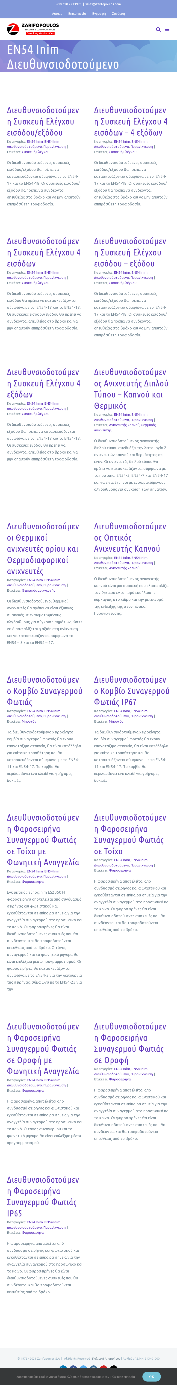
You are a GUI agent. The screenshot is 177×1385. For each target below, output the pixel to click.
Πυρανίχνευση (54, 146)
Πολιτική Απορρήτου (106, 1358)
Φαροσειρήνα (33, 882)
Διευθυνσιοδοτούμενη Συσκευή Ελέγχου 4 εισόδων (44, 251)
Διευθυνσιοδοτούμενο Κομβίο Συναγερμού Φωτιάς (45, 690)
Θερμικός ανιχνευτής (38, 590)
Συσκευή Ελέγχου (35, 152)
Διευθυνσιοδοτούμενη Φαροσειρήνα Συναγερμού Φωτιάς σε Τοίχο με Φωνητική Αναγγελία (43, 839)
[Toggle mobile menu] (167, 29)
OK (151, 1376)
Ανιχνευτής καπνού (124, 425)
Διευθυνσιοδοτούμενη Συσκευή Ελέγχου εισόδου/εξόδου (43, 120)
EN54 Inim (35, 141)
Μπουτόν (29, 721)
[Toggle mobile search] (158, 29)
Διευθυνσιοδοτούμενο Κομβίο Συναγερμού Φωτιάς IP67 (132, 690)
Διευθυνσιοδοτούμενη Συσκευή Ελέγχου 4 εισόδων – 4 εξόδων (131, 120)
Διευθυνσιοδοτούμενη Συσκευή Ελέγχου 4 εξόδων (44, 382)
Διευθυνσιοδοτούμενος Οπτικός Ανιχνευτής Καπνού (130, 537)
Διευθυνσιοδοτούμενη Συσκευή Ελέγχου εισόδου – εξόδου (130, 251)
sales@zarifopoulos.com (103, 4)
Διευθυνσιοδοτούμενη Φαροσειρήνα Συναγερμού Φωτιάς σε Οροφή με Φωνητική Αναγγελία (43, 1048)
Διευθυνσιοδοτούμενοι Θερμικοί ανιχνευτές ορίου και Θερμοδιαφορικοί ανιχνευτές (43, 548)
